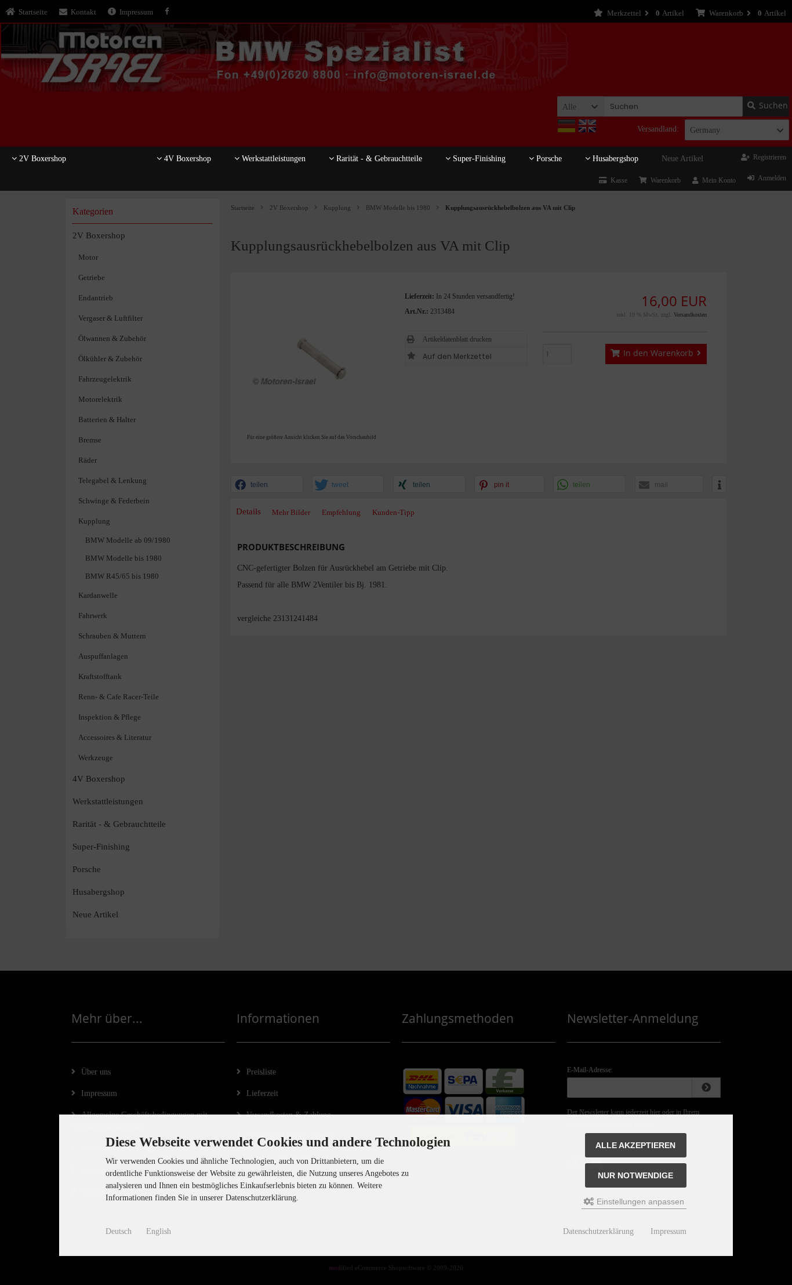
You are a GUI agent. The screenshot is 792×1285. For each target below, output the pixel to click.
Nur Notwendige (635, 1175)
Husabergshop (614, 158)
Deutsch (119, 1231)
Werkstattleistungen (272, 158)
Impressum (668, 1231)
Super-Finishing (478, 158)
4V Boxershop (186, 158)
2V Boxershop (41, 158)
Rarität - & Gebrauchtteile (378, 158)
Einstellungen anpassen (639, 1201)
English (158, 1231)
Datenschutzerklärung (598, 1231)
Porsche (548, 158)
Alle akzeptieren (635, 1145)
